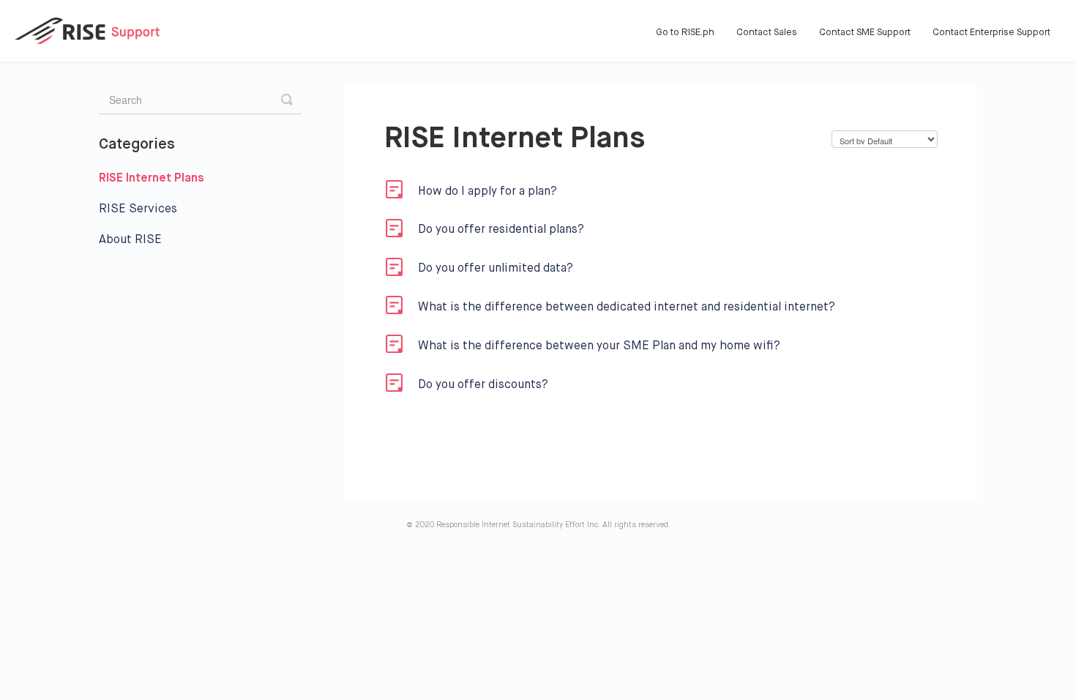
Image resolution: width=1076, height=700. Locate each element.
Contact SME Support (865, 32)
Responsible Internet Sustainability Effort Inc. (518, 525)
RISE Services (138, 209)
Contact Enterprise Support (991, 32)
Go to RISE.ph (685, 32)
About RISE (130, 240)
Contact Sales (766, 32)
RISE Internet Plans (153, 179)
